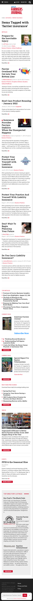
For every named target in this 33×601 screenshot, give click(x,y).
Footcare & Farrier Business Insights (16, 293)
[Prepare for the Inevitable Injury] (26, 40)
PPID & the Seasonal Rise (15, 462)
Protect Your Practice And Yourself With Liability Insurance (15, 197)
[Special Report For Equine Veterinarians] (7, 364)
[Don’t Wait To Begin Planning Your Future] (26, 228)
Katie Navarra (6, 136)
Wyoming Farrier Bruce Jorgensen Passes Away (15, 308)
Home (3, 18)
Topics (6, 2)
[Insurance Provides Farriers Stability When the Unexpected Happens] (24, 123)
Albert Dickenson (7, 79)
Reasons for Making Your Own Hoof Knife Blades (16, 304)
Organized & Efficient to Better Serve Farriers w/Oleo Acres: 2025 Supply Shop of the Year (15, 433)
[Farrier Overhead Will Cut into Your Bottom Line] (24, 71)
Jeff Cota (5, 44)
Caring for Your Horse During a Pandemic (14, 394)
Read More (5, 63)
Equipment (18, 106)
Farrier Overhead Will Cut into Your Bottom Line (9, 73)
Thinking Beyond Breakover (15, 339)
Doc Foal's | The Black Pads (14, 498)
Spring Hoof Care (9, 391)
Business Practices (6, 48)
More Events (7, 481)
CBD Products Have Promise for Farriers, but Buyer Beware (14, 398)
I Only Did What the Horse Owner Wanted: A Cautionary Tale (15, 346)
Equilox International (21, 547)
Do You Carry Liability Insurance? (13, 256)
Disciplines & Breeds (17, 81)
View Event (5, 478)
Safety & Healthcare (17, 48)
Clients (13, 46)
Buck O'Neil (6, 234)
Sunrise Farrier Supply (22, 518)
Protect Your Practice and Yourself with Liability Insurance (9, 161)
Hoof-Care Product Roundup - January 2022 (16, 102)
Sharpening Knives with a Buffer (15, 401)
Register (24, 2)
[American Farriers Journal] (7, 323)
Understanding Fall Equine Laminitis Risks (13, 342)
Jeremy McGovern (7, 261)
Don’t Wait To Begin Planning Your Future (9, 227)
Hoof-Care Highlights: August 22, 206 (16, 295)
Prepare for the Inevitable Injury (9, 38)
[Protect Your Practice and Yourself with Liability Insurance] (25, 161)
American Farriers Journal (21, 318)
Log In (17, 2)
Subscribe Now (18, 374)
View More (6, 350)
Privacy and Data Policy (22, 586)
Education (25, 81)
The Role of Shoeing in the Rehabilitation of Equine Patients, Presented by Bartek (15, 299)
